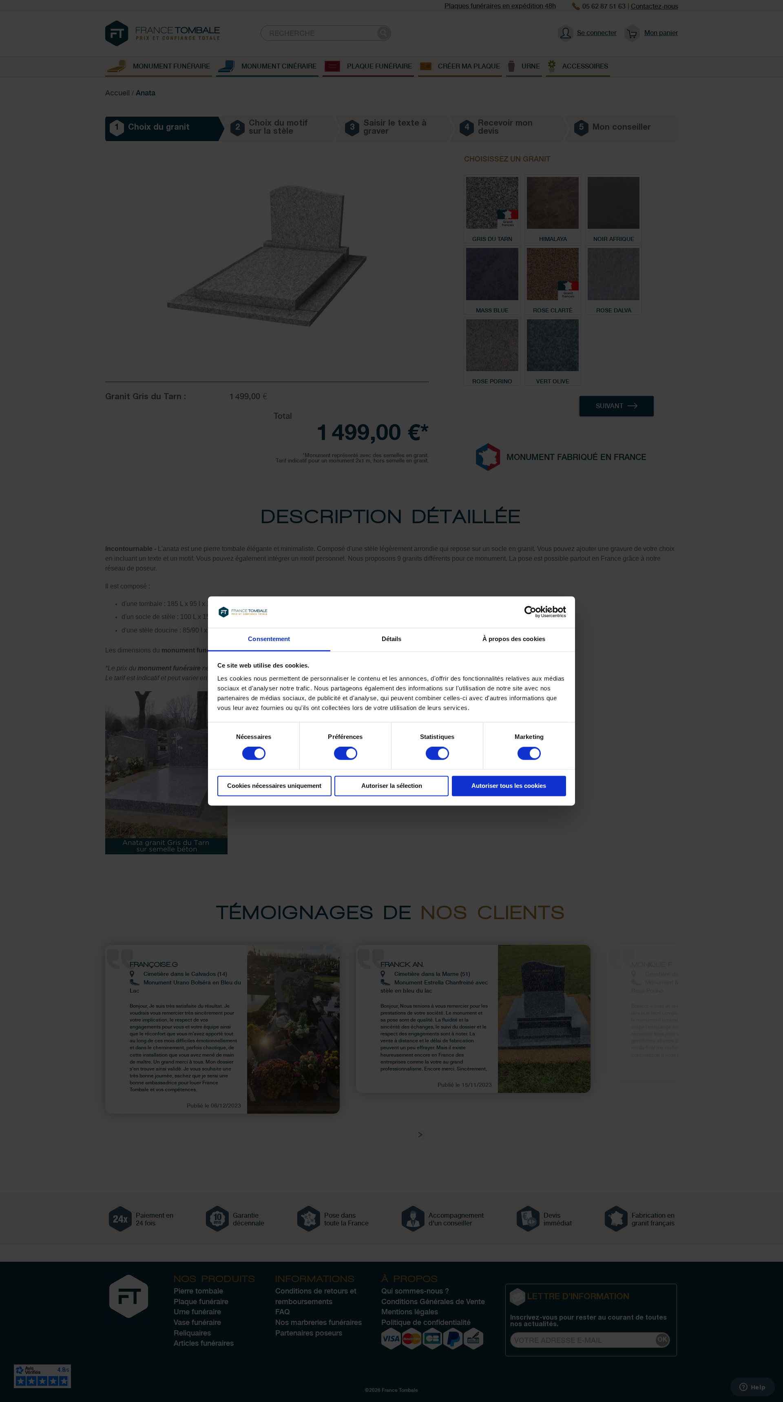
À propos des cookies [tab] (513, 638)
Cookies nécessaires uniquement (274, 785)
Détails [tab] (392, 638)
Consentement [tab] (269, 638)
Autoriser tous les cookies (508, 785)
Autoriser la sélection (391, 785)
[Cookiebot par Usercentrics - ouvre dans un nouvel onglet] (530, 612)
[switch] (345, 754)
